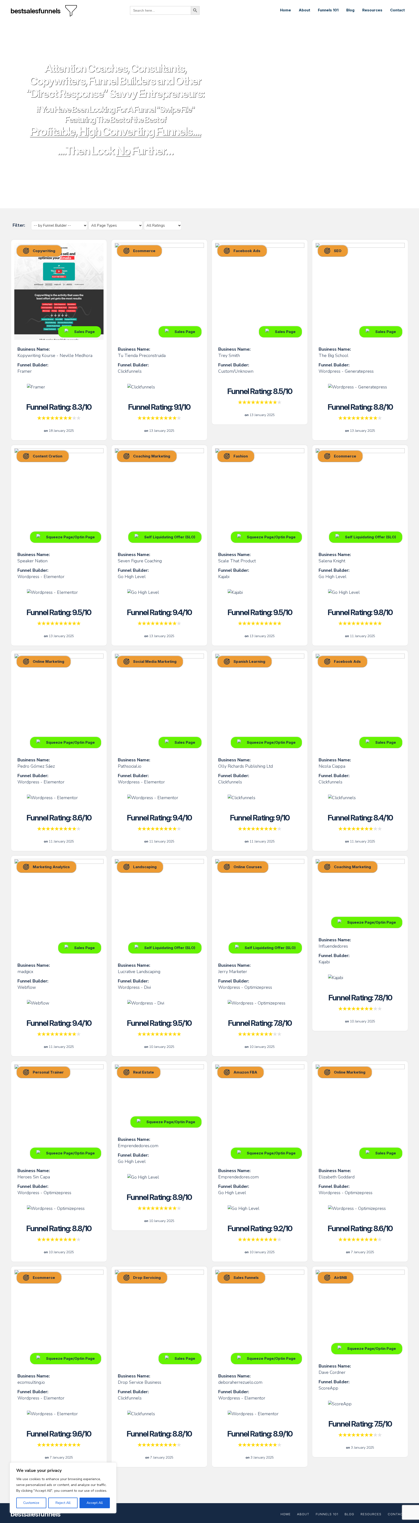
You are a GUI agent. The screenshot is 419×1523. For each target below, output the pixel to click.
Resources (372, 10)
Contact (397, 10)
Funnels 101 (328, 10)
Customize (31, 1502)
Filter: (19, 225)
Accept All (95, 1502)
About (304, 10)
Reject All (63, 1502)
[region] (63, 1487)
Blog (350, 10)
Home (285, 10)
